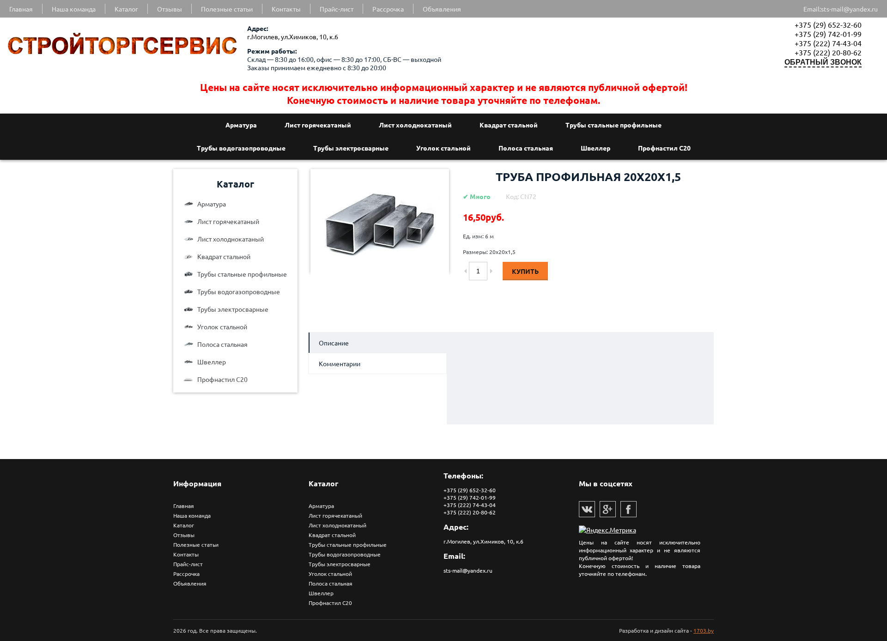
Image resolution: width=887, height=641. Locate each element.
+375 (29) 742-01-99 (828, 33)
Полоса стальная (525, 148)
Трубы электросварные (351, 148)
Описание (334, 343)
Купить (525, 271)
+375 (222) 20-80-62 (828, 52)
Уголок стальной (443, 148)
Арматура (241, 125)
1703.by (703, 630)
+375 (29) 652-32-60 (828, 24)
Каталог (235, 184)
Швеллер (595, 148)
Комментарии (339, 363)
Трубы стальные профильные (613, 125)
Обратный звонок (823, 62)
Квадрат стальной (509, 125)
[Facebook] (628, 509)
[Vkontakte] (587, 509)
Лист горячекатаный (318, 125)
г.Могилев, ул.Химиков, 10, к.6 (292, 36)
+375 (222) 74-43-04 (828, 43)
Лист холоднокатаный (415, 125)
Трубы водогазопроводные (241, 148)
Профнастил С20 (664, 148)
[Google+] (608, 509)
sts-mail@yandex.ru (849, 9)
